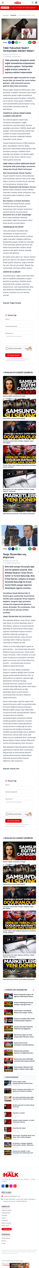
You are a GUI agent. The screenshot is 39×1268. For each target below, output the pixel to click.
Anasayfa (6, 15)
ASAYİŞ (4, 1218)
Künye (3, 1243)
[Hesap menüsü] (36, 2)
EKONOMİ (5, 1220)
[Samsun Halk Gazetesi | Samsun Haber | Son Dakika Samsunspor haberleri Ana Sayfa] (18, 2)
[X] (7, 1186)
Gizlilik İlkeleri (6, 1238)
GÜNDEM (13, 15)
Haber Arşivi (5, 1225)
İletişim (4, 1241)
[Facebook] (3, 1186)
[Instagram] (11, 1186)
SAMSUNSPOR (6, 1213)
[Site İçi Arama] (32, 3)
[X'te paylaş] (13, 42)
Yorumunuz (9, 333)
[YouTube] (15, 1186)
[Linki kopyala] (19, 42)
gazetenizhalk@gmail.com (12, 1196)
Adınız (7, 319)
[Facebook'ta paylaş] (9, 42)
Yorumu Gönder (14, 355)
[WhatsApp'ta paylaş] (16, 42)
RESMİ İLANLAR (6, 1223)
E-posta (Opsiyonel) (11, 326)
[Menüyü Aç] (2, 2)
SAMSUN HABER (6, 1210)
